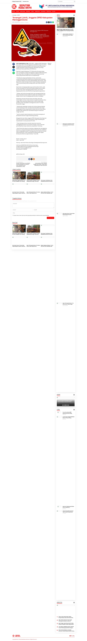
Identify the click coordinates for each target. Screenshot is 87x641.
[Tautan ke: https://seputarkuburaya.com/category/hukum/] (74, 395)
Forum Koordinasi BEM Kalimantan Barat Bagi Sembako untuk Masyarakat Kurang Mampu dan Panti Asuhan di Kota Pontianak (68, 413)
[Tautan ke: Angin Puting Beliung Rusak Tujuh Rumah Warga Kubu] (59, 554)
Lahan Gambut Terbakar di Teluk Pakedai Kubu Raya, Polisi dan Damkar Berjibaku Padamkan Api (33, 181)
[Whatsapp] (53, 22)
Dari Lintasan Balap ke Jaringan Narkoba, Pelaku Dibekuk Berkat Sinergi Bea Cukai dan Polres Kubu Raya (66, 630)
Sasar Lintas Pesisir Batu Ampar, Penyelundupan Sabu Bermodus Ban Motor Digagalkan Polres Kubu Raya (66, 617)
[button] (74, 1)
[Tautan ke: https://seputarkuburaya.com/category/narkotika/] (74, 602)
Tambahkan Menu (26, 1)
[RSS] (34, 159)
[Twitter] (31, 159)
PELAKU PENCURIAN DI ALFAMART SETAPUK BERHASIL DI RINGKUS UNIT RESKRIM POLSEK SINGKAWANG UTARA (23, 164)
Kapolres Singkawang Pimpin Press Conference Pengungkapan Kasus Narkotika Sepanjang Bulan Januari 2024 (68, 507)
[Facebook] (29, 159)
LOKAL (20, 22)
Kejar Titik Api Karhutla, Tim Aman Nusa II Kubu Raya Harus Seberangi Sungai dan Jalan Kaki (33, 193)
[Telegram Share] (51, 22)
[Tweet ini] (49, 22)
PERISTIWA (23, 22)
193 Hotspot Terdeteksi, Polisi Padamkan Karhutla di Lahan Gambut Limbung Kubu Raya (46, 181)
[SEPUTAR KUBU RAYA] (22, 6)
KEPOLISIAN (17, 22)
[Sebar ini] (47, 22)
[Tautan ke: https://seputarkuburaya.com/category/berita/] (74, 15)
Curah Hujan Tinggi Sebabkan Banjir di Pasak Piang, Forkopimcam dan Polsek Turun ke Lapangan (68, 417)
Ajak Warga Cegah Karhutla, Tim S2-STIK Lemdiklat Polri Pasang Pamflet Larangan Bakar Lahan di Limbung (18, 181)
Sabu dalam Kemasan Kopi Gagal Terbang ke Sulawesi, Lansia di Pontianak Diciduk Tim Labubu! (65, 620)
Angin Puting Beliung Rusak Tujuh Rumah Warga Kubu (68, 511)
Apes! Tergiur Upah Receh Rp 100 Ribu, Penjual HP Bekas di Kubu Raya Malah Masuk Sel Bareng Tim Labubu (66, 624)
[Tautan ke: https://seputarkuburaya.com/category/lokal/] (74, 409)
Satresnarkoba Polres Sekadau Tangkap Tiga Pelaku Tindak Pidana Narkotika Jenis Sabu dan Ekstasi (40, 164)
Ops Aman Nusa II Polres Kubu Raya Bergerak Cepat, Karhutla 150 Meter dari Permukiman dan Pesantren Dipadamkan (18, 193)
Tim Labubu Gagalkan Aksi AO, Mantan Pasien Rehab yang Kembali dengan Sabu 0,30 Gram (66, 627)
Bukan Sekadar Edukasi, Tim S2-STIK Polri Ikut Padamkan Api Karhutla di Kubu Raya (47, 193)
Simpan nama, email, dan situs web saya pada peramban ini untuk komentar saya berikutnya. (31, 215)
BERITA (13, 22)
